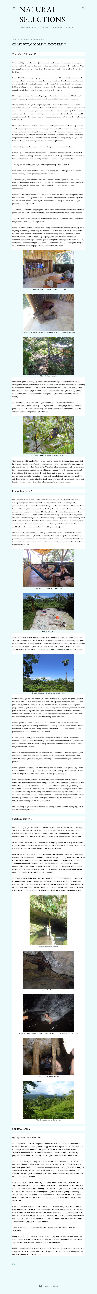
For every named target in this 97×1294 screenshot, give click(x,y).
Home (23, 27)
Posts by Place (43, 27)
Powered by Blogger (50, 1286)
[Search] (83, 7)
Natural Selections (42, 14)
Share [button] (14, 1264)
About (30, 27)
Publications (59, 27)
